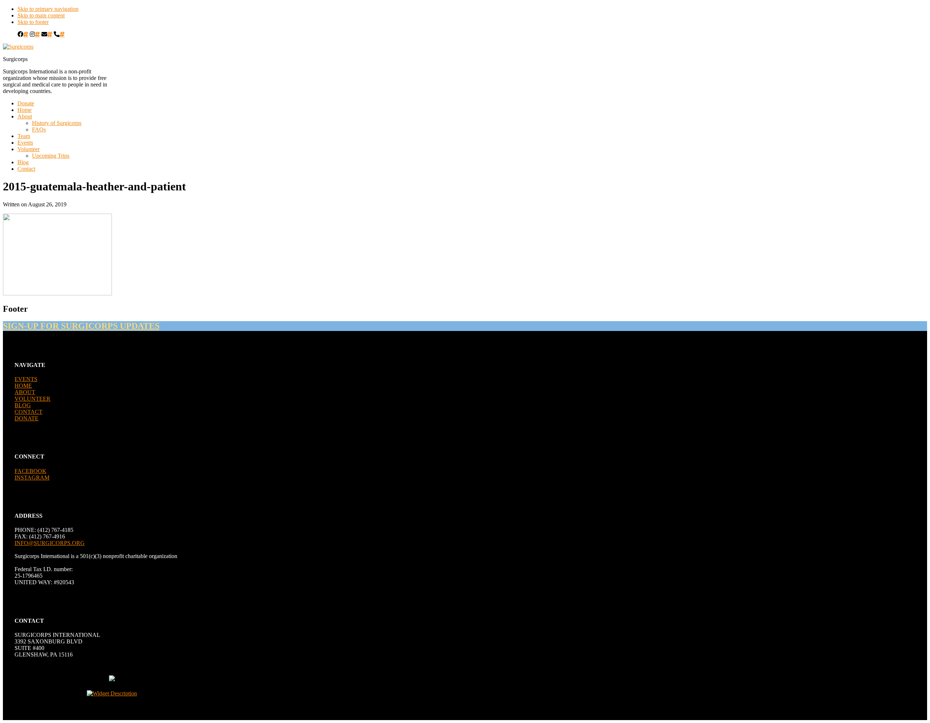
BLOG (23, 405)
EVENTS (26, 379)
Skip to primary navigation (47, 9)
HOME (23, 386)
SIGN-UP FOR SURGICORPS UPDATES (81, 326)
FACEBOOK (30, 471)
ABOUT (25, 392)
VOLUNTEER (32, 399)
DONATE (27, 418)
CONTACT (29, 412)
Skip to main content (41, 15)
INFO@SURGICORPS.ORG (50, 543)
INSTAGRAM (32, 477)
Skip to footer (33, 22)
